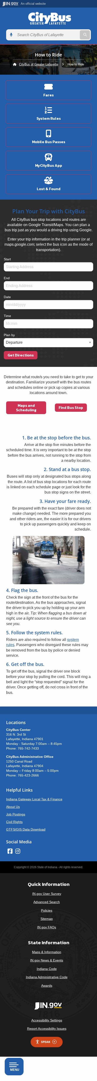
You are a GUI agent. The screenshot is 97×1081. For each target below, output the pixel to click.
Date (7, 297)
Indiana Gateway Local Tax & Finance (34, 799)
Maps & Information (46, 952)
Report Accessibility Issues (46, 1028)
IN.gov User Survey (46, 894)
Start (7, 259)
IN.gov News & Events (46, 960)
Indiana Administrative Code (47, 977)
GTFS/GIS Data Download (25, 829)
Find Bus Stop (71, 407)
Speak (45, 1042)
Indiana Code (47, 969)
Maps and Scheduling (26, 408)
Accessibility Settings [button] (46, 1020)
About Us (13, 807)
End (7, 278)
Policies (46, 910)
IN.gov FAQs (46, 927)
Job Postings (15, 814)
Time (7, 316)
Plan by (9, 335)
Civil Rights (14, 822)
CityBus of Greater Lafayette (38, 64)
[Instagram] (17, 851)
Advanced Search (46, 902)
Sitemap (46, 919)
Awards (46, 985)
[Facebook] (10, 851)
